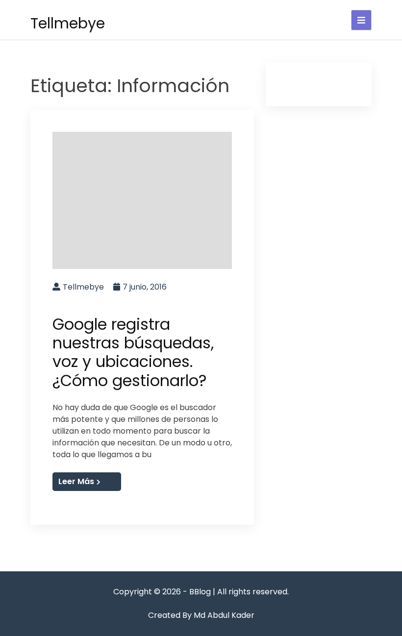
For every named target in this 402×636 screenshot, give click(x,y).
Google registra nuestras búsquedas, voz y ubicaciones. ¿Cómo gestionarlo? (133, 352)
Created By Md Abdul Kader (201, 615)
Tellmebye (67, 23)
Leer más (76, 481)
